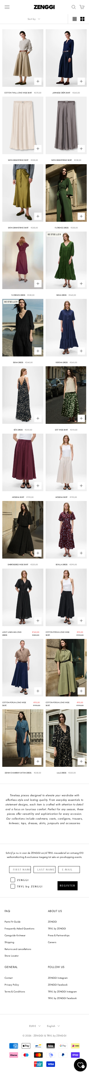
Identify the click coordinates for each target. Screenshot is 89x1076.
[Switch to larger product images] (75, 19)
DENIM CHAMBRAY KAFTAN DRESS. (18, 772)
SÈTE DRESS (18, 429)
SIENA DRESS (61, 295)
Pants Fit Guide (13, 921)
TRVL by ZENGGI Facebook (62, 998)
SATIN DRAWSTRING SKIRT (18, 160)
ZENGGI (52, 921)
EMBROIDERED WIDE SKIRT (18, 564)
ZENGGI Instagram (58, 978)
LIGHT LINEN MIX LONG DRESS (11, 633)
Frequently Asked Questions (19, 928)
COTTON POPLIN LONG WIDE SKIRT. (57, 633)
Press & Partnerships (58, 935)
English (51, 1026)
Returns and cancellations (18, 949)
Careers (52, 942)
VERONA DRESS (61, 362)
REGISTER (67, 885)
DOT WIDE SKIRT (61, 429)
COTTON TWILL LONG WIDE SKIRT (18, 92)
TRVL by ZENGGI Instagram (62, 991)
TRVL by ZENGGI (57, 928)
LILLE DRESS (61, 772)
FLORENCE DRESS (61, 227)
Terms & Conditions (15, 991)
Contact (9, 978)
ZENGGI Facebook (58, 984)
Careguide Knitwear (15, 935)
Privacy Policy (12, 984)
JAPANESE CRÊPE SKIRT (61, 92)
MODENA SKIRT (18, 497)
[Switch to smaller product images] (82, 19)
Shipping (9, 942)
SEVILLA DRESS (61, 564)
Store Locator (12, 955)
